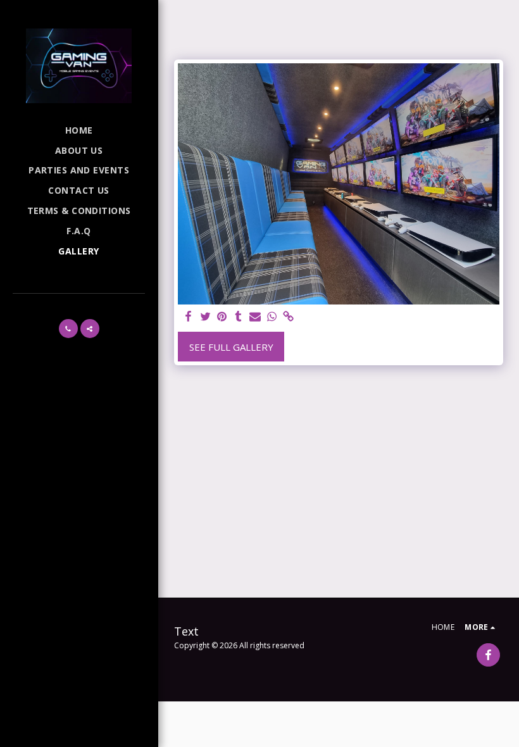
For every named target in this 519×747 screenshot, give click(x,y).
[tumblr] (238, 317)
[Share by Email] (255, 317)
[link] (288, 317)
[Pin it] (222, 317)
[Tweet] (205, 317)
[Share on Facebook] (189, 317)
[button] (68, 328)
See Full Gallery (231, 347)
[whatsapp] (272, 317)
